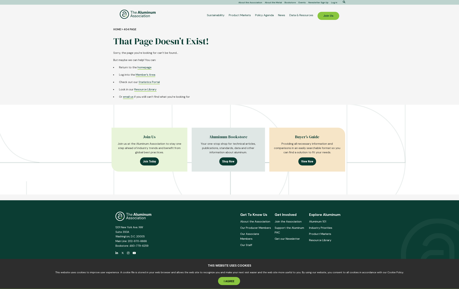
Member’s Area (145, 75)
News (281, 15)
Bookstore (290, 2)
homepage (145, 67)
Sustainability (215, 15)
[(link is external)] (116, 253)
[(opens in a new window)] (122, 253)
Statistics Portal (149, 82)
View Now (307, 161)
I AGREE (229, 281)
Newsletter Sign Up (318, 2)
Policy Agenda (264, 15)
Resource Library (145, 89)
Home (117, 29)
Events (302, 2)
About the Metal (273, 2)
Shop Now (228, 161)
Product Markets (240, 15)
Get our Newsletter (287, 239)
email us (128, 97)
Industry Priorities (320, 228)
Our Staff (246, 245)
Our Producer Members (255, 228)
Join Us (328, 16)
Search (343, 2)
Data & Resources (301, 15)
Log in (334, 2)
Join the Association (288, 221)
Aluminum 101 (317, 221)
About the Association (250, 2)
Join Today (149, 161)
